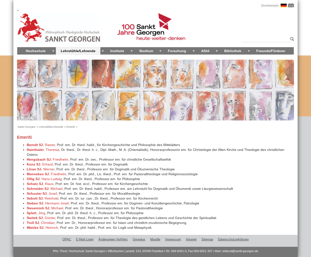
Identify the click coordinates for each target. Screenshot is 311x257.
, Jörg (36, 213)
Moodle (155, 239)
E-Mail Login (85, 239)
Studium (146, 51)
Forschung (177, 51)
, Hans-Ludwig (44, 179)
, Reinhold (42, 198)
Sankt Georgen (26, 126)
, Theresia (43, 150)
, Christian (41, 223)
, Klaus (40, 184)
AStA (205, 51)
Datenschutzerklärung (233, 239)
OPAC (66, 239)
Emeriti (71, 126)
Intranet (191, 239)
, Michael (44, 189)
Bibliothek (232, 51)
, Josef (42, 193)
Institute (117, 51)
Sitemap (207, 239)
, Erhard (40, 164)
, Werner (40, 169)
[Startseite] (59, 27)
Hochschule (36, 51)
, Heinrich (42, 227)
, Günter (41, 218)
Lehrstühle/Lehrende (78, 51)
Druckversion (270, 5)
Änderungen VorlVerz (113, 239)
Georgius (139, 239)
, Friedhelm (47, 159)
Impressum (173, 239)
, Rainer (41, 145)
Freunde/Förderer (270, 51)
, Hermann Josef (48, 203)
